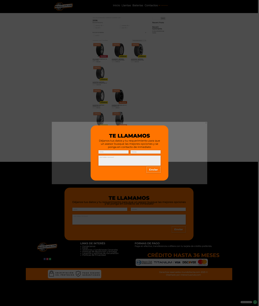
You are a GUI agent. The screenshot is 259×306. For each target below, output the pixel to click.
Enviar (153, 169)
